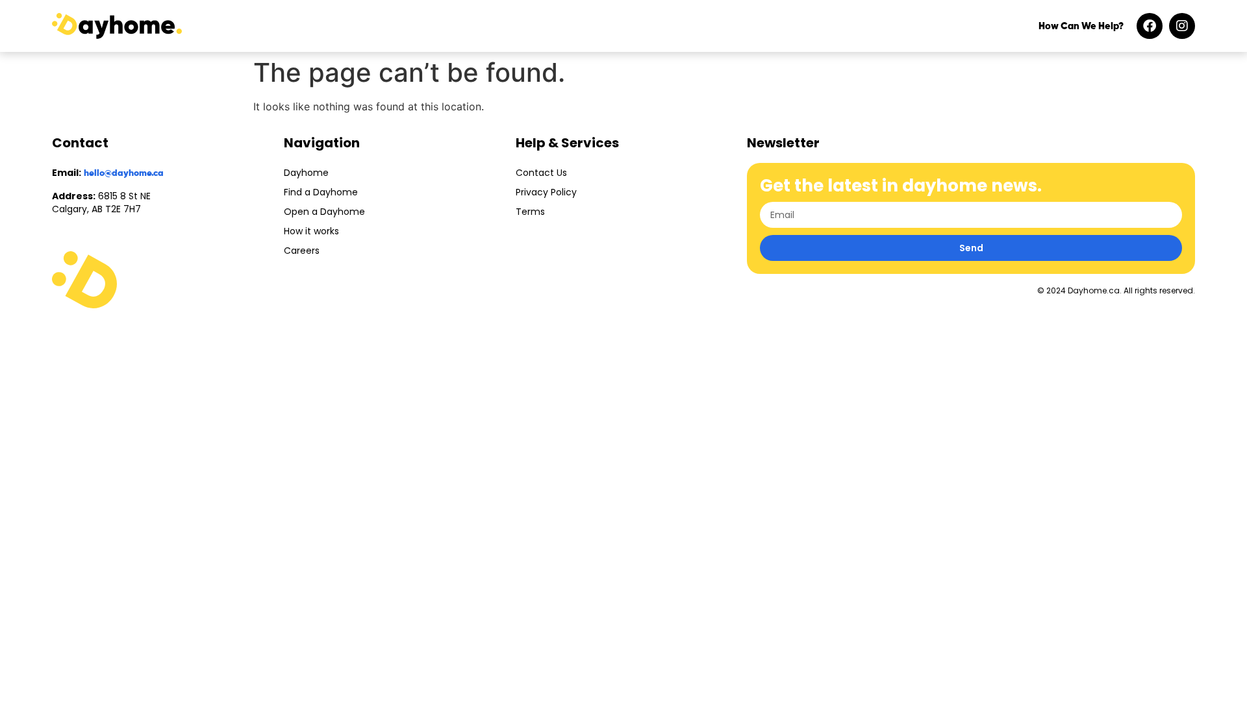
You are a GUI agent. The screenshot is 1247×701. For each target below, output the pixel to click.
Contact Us (541, 172)
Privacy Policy (546, 192)
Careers (302, 250)
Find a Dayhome (321, 192)
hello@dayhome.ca (124, 173)
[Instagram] (1182, 26)
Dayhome (306, 172)
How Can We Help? (1081, 26)
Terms (530, 211)
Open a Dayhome (324, 211)
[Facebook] (1150, 26)
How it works (311, 231)
